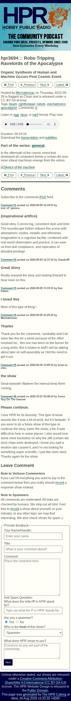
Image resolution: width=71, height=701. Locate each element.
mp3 (35, 114)
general (38, 145)
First (11, 84)
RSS (42, 197)
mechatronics (56, 104)
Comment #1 (8, 205)
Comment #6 (8, 396)
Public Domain (37, 690)
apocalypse (9, 107)
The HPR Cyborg (54, 694)
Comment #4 (8, 315)
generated (30, 694)
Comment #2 (8, 259)
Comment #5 (8, 365)
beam (13, 104)
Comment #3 (8, 288)
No (22, 622)
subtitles (51, 137)
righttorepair (27, 104)
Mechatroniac (25, 92)
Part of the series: (16, 145)
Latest (60, 84)
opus (23, 114)
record (59, 482)
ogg (16, 114)
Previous (29, 84)
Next (43, 84)
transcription (29, 137)
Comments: (27, 107)
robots (41, 104)
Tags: (4, 104)
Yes (11, 622)
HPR (24, 15)
